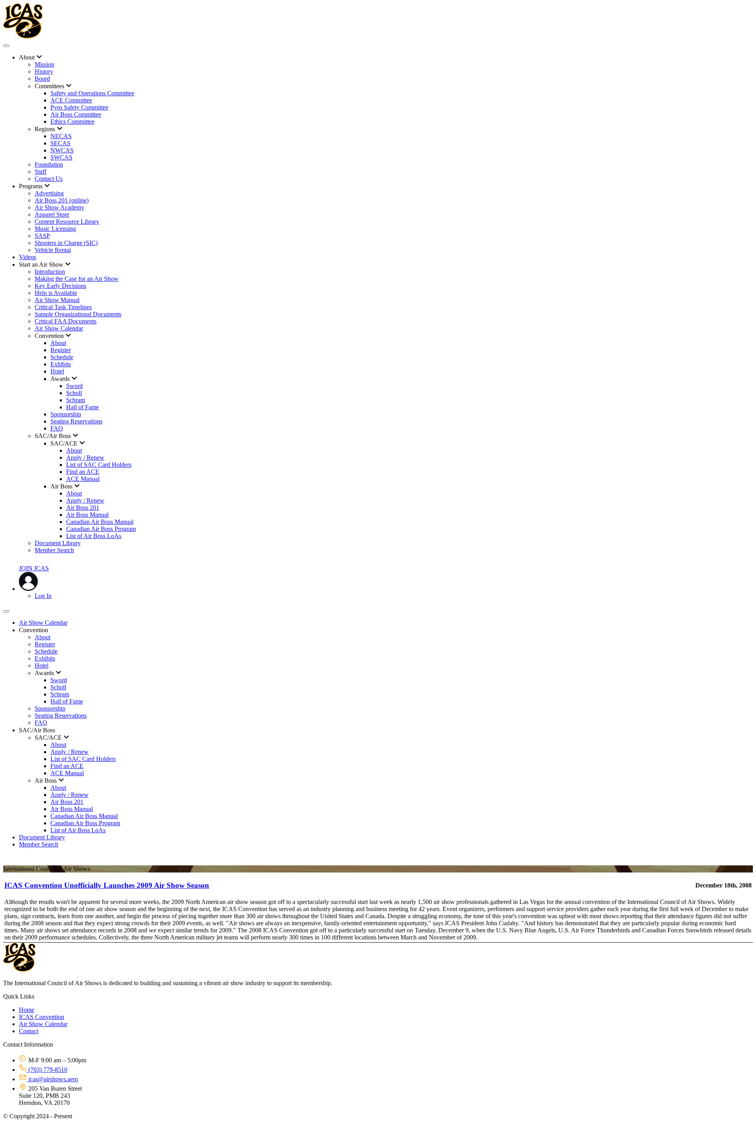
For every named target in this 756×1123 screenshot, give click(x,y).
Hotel (57, 371)
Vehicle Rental (53, 250)
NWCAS (62, 150)
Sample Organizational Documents (78, 314)
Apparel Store (52, 214)
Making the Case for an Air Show (77, 278)
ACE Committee (71, 100)
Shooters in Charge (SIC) (66, 242)
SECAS (60, 143)
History (44, 71)
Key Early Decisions (60, 285)
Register (60, 350)
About (58, 343)
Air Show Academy (59, 207)
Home (26, 1009)
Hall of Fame (82, 407)
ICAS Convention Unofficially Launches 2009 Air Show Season (106, 885)
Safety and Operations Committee (92, 93)
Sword (74, 385)
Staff (40, 171)
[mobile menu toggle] (6, 46)
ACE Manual (83, 478)
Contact (28, 1031)
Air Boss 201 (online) (62, 200)
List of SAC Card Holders (99, 464)
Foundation (49, 164)
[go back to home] (19, 969)
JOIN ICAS (34, 568)
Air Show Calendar (59, 328)
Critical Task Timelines (63, 307)
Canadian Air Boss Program (101, 528)
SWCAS (61, 157)
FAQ (56, 428)
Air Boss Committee (75, 114)
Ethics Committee (72, 121)
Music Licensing (55, 228)
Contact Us (49, 178)
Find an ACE (82, 471)
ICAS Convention (41, 1016)
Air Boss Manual (87, 514)
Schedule (61, 357)
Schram (75, 400)
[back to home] (23, 36)
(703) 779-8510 (47, 1069)
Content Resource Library (67, 221)
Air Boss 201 (82, 507)
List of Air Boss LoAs (93, 536)
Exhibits (60, 364)
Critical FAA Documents (65, 321)
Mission (44, 64)
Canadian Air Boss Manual (99, 521)
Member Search (54, 550)
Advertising (49, 193)
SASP (42, 235)
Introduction (50, 271)
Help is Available (56, 293)
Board (42, 78)
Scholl (74, 393)
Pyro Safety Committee (79, 107)
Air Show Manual (57, 300)
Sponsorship (65, 414)
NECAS (61, 136)
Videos (27, 257)
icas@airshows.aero (52, 1079)
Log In (43, 595)
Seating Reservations (76, 421)
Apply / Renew (85, 457)
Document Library (58, 543)
